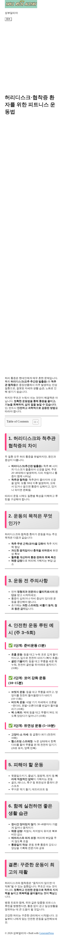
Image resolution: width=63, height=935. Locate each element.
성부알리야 (11, 13)
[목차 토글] (34, 422)
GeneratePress (46, 933)
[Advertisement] (31, 58)
